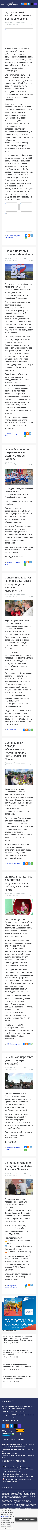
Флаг (6, 436)
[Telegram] (28, 4)
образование (9, 237)
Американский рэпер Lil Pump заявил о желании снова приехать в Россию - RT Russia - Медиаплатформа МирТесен (18, 1469)
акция (12, 562)
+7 (17, 1444)
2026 (8, 434)
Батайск (13, 235)
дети (18, 235)
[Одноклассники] (29, 235)
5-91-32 (31, 1444)
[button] (2, 4)
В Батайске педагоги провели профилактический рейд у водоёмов (18, 1365)
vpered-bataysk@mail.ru (17, 1446)
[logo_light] (11, 4)
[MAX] (35, 4)
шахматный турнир (11, 1287)
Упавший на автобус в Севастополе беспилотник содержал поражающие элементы (18, 1475)
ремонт (18, 1147)
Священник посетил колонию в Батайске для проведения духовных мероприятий (18, 1352)
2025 (8, 235)
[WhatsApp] (26, 238)
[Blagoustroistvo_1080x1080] (19, 1313)
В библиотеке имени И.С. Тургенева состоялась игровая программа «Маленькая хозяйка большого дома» (18, 1338)
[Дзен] (32, 4)
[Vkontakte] (22, 4)
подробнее (4, 1516)
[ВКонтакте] (26, 235)
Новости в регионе (11, 1175)
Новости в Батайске (12, 24)
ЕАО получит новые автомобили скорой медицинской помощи (17, 1480)
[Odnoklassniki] (25, 4)
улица (7, 1149)
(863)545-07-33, (23, 1444)
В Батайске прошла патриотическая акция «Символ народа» (17, 1377)
